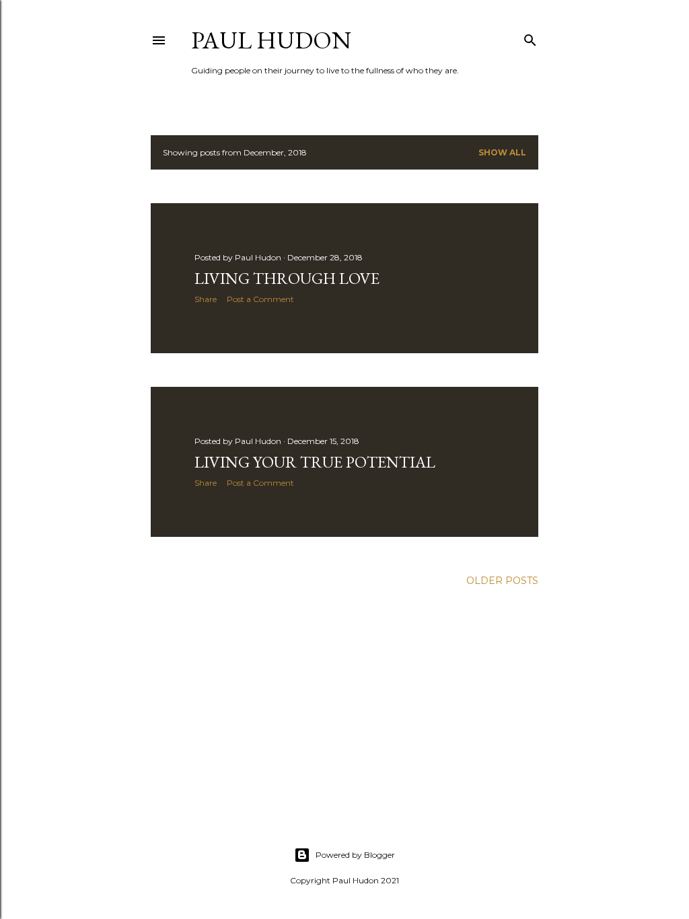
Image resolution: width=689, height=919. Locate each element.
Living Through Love (286, 278)
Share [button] (205, 299)
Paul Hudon (271, 40)
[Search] (530, 37)
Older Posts (502, 581)
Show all (502, 152)
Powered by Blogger (355, 855)
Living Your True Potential (314, 461)
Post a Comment (260, 299)
